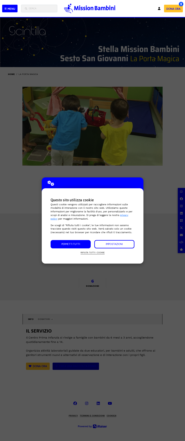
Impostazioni (114, 244)
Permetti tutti (70, 244)
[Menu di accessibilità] (181, 4)
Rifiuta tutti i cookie (93, 252)
